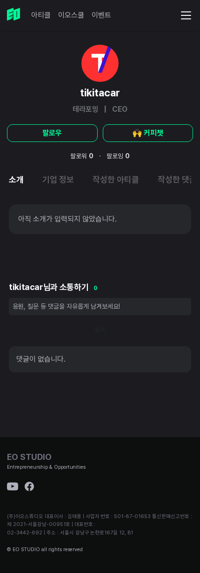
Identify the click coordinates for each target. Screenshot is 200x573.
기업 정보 (58, 179)
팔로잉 (118, 156)
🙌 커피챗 (148, 132)
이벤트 (101, 15)
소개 (16, 179)
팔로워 (81, 156)
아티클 (41, 15)
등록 (100, 329)
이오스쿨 (71, 15)
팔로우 (52, 132)
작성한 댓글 (177, 179)
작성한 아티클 (116, 179)
